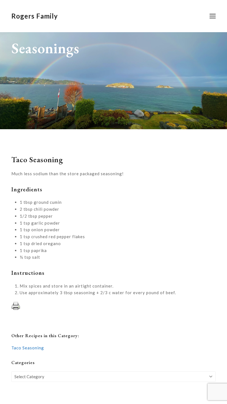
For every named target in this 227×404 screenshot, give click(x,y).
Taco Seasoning (27, 347)
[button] (213, 16)
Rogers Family (34, 16)
